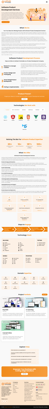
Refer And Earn (16, 388)
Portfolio (14, 391)
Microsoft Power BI (27, 398)
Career (14, 389)
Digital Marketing (27, 394)
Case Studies (15, 383)
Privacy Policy (41, 407)
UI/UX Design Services (28, 391)
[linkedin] (7, 401)
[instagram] (2, 401)
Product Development (28, 396)
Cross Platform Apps (28, 385)
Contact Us (15, 392)
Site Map (46, 407)
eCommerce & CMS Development (28, 390)
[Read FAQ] (37, 350)
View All (44, 294)
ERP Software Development (29, 386)
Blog (14, 385)
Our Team (15, 386)
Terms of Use (35, 407)
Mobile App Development (29, 383)
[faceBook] (4, 401)
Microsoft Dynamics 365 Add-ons (30, 401)
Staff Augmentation (28, 393)
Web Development (28, 397)
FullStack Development (28, 388)
